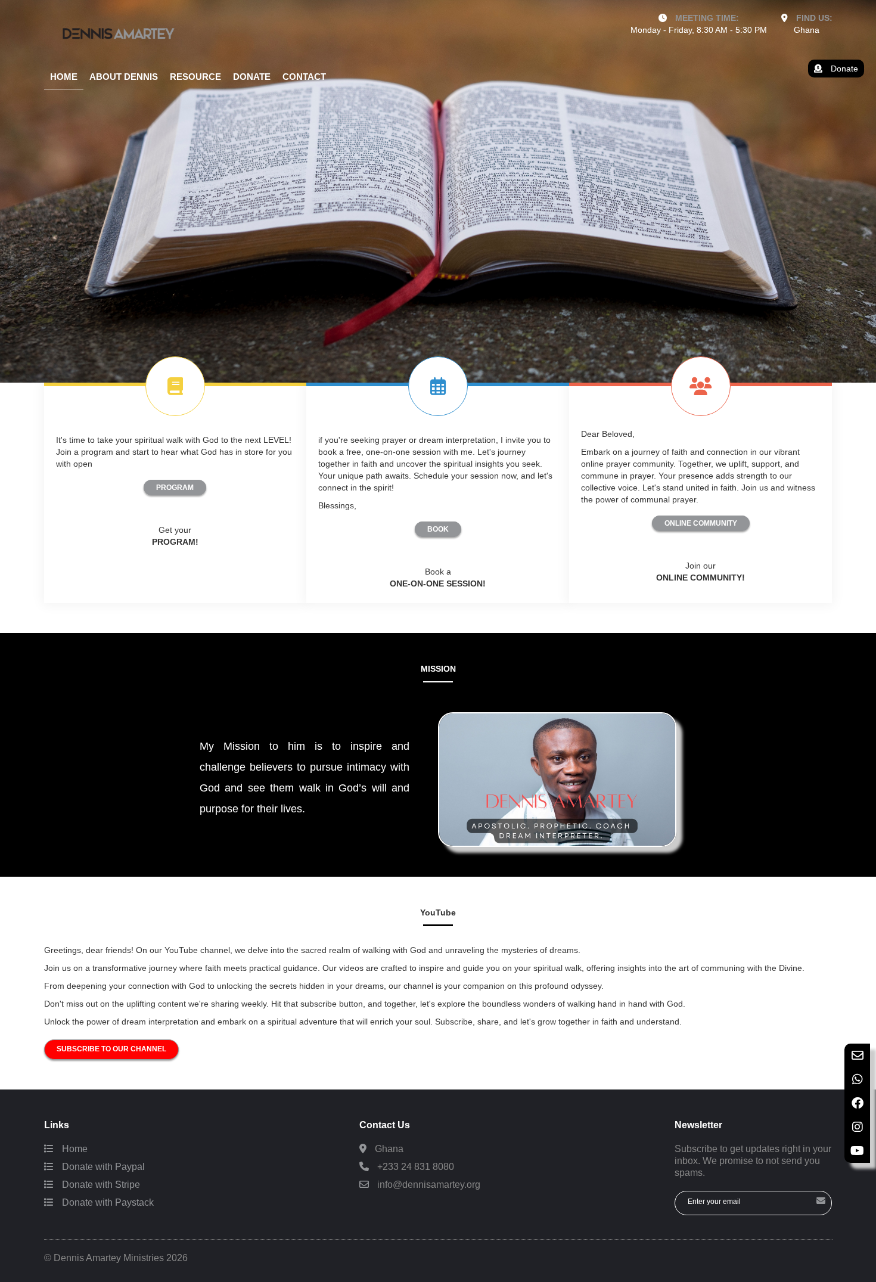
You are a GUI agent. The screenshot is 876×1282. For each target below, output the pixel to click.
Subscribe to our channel (111, 1049)
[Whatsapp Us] (857, 1079)
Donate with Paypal (102, 1167)
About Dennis (123, 77)
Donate (252, 77)
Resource (195, 77)
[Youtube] (857, 1151)
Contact (304, 77)
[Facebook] (857, 1103)
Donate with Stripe (100, 1184)
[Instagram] (857, 1127)
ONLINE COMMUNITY (700, 523)
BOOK (438, 529)
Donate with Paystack (107, 1202)
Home (63, 77)
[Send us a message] (857, 1055)
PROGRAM (175, 487)
